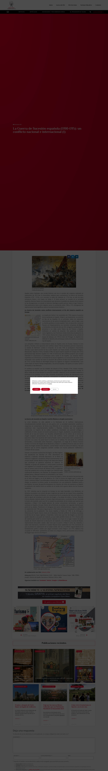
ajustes (50, 383)
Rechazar (45, 389)
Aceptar (36, 389)
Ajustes (54, 389)
